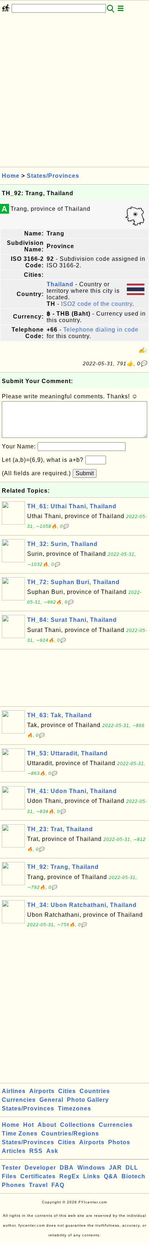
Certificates (38, 1176)
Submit (85, 473)
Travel (38, 1185)
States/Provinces (53, 176)
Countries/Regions (70, 1133)
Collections (77, 1125)
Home (11, 176)
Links (91, 1176)
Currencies (19, 1100)
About (47, 1125)
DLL (131, 1168)
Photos (119, 1142)
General (51, 1100)
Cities (67, 1091)
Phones (13, 1185)
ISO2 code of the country (96, 304)
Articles (14, 1151)
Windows (91, 1168)
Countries (95, 1091)
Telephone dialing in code (101, 330)
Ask (52, 1151)
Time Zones (20, 1133)
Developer (40, 1168)
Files (9, 1176)
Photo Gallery (88, 1100)
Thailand (60, 284)
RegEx (69, 1176)
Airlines (14, 1091)
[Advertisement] (74, 92)
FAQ (57, 1185)
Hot (28, 1125)
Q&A (111, 1176)
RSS (36, 1151)
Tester (11, 1168)
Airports (42, 1091)
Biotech (133, 1176)
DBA (67, 1168)
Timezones (74, 1108)
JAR (115, 1168)
